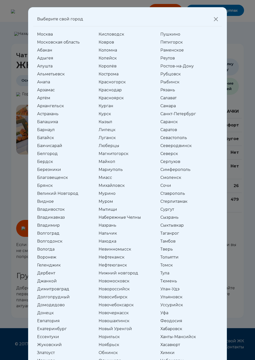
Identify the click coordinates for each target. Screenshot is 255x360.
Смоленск (170, 177)
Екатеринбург (52, 328)
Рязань (167, 90)
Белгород (47, 153)
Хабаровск (171, 328)
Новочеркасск (114, 312)
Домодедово (51, 305)
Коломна (108, 50)
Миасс (105, 177)
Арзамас (46, 90)
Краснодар (110, 90)
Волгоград (48, 233)
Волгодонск (50, 241)
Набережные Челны (120, 217)
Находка (107, 241)
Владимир (48, 225)
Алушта (45, 66)
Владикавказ (51, 217)
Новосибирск (113, 297)
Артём (43, 98)
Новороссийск (114, 289)
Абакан (44, 50)
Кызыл (105, 121)
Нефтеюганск (113, 265)
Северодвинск (176, 145)
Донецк (45, 312)
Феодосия (171, 320)
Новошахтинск (114, 320)
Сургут (167, 209)
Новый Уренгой (115, 328)
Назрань (107, 225)
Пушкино (170, 34)
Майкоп (107, 161)
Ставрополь (172, 193)
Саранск (169, 121)
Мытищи (108, 209)
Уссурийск (171, 305)
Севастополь (173, 137)
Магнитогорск (113, 153)
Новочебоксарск (116, 305)
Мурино (107, 193)
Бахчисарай (49, 145)
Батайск (45, 137)
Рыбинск (170, 82)
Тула (164, 273)
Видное (45, 201)
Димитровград (53, 289)
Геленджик (49, 265)
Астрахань (48, 113)
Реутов (167, 58)
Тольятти (169, 257)
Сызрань (169, 217)
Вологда (46, 249)
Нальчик (108, 233)
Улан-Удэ (170, 289)
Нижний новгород (118, 273)
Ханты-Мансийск (178, 336)
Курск (105, 113)
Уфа (164, 312)
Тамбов (168, 241)
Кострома (109, 74)
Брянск (45, 185)
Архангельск (50, 105)
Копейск (108, 58)
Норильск (109, 336)
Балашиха (47, 121)
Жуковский (49, 344)
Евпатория (48, 320)
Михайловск (112, 185)
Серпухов (170, 161)
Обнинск (108, 352)
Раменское (172, 50)
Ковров (106, 42)
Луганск (107, 137)
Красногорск (112, 82)
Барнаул (46, 129)
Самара (168, 105)
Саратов (168, 129)
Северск (169, 153)
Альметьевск (51, 74)
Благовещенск (52, 177)
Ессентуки (48, 336)
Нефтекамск (112, 257)
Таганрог (169, 233)
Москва (45, 34)
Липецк (107, 129)
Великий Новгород (57, 193)
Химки (167, 352)
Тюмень (168, 281)
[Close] (216, 19)
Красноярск (111, 98)
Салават (168, 98)
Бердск (45, 161)
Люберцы (109, 145)
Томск (166, 265)
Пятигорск (171, 42)
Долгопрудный (53, 297)
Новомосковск (114, 281)
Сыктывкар (172, 225)
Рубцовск (170, 74)
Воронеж (46, 257)
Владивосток (51, 209)
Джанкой (47, 281)
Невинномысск (115, 249)
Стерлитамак (174, 201)
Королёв (108, 66)
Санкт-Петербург (178, 113)
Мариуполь (111, 169)
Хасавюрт (170, 344)
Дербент (46, 273)
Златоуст (46, 352)
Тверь (166, 249)
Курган (106, 105)
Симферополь (175, 169)
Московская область (58, 42)
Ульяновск (171, 297)
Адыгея (45, 58)
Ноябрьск (109, 344)
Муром (106, 201)
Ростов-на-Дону (177, 66)
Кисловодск (111, 34)
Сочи (165, 185)
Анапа (43, 82)
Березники (49, 169)
